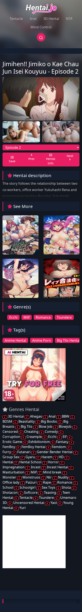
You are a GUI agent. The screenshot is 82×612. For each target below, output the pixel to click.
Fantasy (62, 441)
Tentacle (16, 18)
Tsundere (64, 317)
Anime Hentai (15, 340)
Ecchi (13, 317)
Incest (35, 467)
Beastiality (27, 421)
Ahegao (36, 416)
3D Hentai (51, 18)
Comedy (51, 431)
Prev (31, 159)
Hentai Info (50, 161)
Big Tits (26, 426)
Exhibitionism (39, 441)
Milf (27, 317)
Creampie (34, 436)
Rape (47, 482)
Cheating (31, 431)
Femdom (59, 446)
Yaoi (54, 502)
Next (70, 156)
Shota (66, 487)
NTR (69, 18)
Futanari (23, 452)
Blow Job (45, 426)
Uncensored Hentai (28, 502)
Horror (53, 462)
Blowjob (65, 426)
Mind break (52, 472)
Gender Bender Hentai (54, 452)
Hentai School (30, 462)
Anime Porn (41, 340)
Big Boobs (49, 421)
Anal (33, 18)
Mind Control (41, 27)
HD (61, 457)
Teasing (50, 492)
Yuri (22, 507)
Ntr (49, 477)
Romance (43, 317)
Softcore (30, 492)
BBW (65, 416)
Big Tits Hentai (68, 340)
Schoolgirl (27, 487)
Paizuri (31, 482)
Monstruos (31, 477)
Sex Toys (48, 487)
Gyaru (30, 457)
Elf (64, 436)
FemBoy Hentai (33, 446)
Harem (47, 457)
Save (12, 161)
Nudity (63, 477)
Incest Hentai (57, 467)
